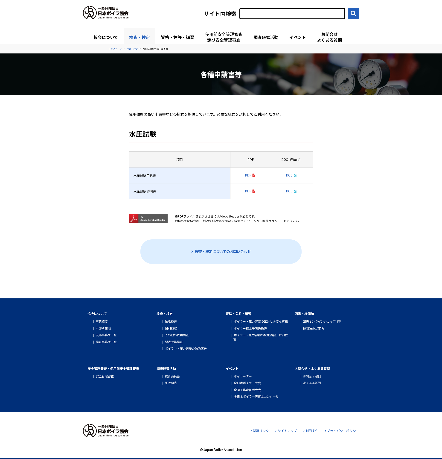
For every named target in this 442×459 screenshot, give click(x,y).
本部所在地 (103, 328)
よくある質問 (312, 383)
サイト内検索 (220, 13)
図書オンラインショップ (319, 321)
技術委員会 (172, 376)
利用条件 (311, 430)
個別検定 (171, 328)
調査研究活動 (265, 37)
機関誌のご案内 (313, 328)
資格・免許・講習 (177, 37)
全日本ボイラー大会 (247, 383)
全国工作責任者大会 (247, 390)
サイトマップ (287, 430)
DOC (289, 175)
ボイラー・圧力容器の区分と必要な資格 (261, 321)
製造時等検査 (174, 342)
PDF (248, 175)
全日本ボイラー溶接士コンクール (256, 396)
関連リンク (261, 430)
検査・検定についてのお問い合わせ (223, 251)
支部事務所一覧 (106, 335)
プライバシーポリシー (343, 430)
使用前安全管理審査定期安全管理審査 (223, 37)
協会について (105, 37)
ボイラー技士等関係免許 (250, 328)
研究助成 (171, 383)
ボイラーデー (243, 376)
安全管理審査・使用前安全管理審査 (113, 368)
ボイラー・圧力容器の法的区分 (186, 348)
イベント (297, 37)
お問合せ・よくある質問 (312, 368)
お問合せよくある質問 (329, 37)
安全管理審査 (105, 376)
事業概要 (102, 321)
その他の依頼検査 (177, 335)
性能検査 (171, 321)
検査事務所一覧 (106, 342)
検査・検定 (139, 37)
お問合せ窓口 (312, 376)
